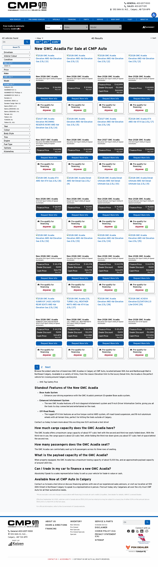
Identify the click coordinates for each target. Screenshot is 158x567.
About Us (50, 521)
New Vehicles (75, 525)
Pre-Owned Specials (77, 532)
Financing (50, 529)
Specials (73, 534)
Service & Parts (104, 521)
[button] (153, 14)
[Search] (27, 42)
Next (47, 367)
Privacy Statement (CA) (105, 535)
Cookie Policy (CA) (105, 531)
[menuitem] (17, 63)
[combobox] (54, 27)
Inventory (76, 521)
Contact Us (52, 559)
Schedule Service (101, 525)
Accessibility (65, 559)
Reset (15, 47)
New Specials (75, 529)
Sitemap (99, 540)
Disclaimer (101, 528)
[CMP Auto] (27, 6)
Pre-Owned (74, 527)
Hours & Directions (56, 525)
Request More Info (49, 99)
